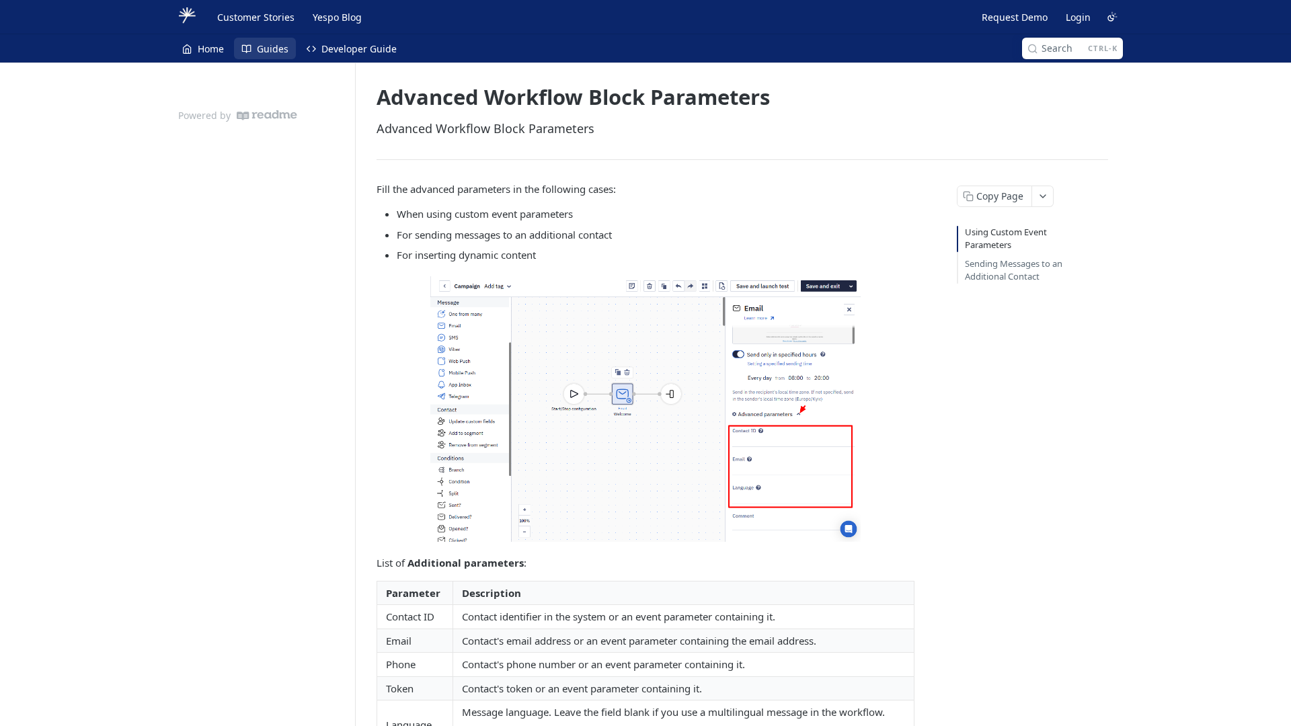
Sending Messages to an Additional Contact (1013, 270)
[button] (645, 409)
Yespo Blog (337, 17)
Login (1078, 17)
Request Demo (1015, 17)
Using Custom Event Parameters (1006, 238)
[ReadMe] (267, 115)
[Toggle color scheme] (1112, 17)
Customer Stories (256, 17)
